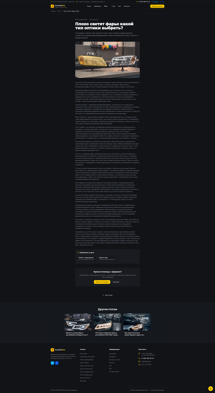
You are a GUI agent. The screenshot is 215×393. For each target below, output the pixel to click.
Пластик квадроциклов (86, 371)
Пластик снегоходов (86, 368)
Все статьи (108, 295)
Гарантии (112, 362)
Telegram (156, 1)
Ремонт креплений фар (86, 359)
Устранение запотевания (87, 356)
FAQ (110, 368)
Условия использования (157, 390)
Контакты (127, 6)
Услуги (89, 6)
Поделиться (94, 19)
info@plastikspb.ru (146, 361)
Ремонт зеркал (84, 362)
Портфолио (97, 6)
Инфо (105, 6)
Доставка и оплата (114, 359)
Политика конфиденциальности (139, 390)
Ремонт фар (83, 353)
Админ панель (115, 371)
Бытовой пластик (85, 378)
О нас (113, 6)
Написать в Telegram (102, 282)
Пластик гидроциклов (86, 375)
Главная (53, 11)
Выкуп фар (83, 381)
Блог (119, 6)
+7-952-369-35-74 (144, 1)
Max (163, 1)
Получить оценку (157, 6)
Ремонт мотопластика (86, 365)
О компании (112, 353)
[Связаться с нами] (210, 388)
